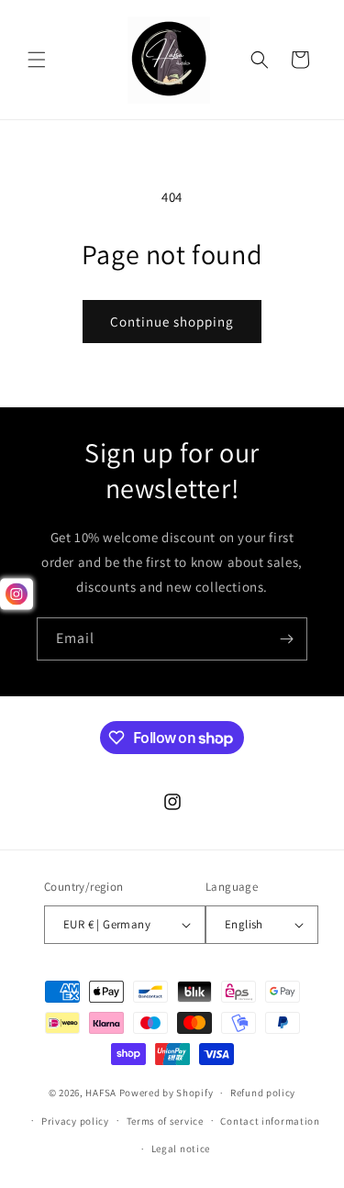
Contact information (269, 1121)
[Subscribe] (286, 639)
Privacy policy (75, 1121)
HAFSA (101, 1092)
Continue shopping (172, 321)
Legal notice (180, 1148)
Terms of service (165, 1121)
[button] (37, 59)
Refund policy (262, 1092)
